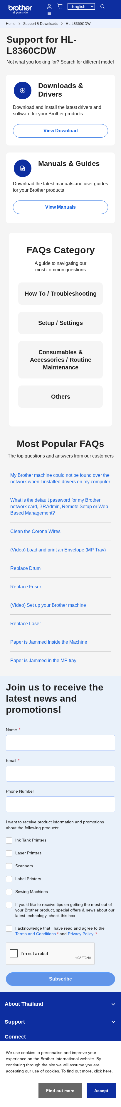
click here (103, 1071)
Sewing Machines (31, 891)
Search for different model (87, 61)
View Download (60, 130)
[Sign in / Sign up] (49, 6)
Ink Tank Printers (30, 840)
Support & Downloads (40, 24)
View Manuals (60, 207)
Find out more (60, 1090)
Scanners (24, 865)
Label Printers (28, 878)
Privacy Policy (80, 933)
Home (11, 24)
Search (102, 6)
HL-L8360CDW (78, 24)
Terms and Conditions (35, 933)
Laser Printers (28, 853)
